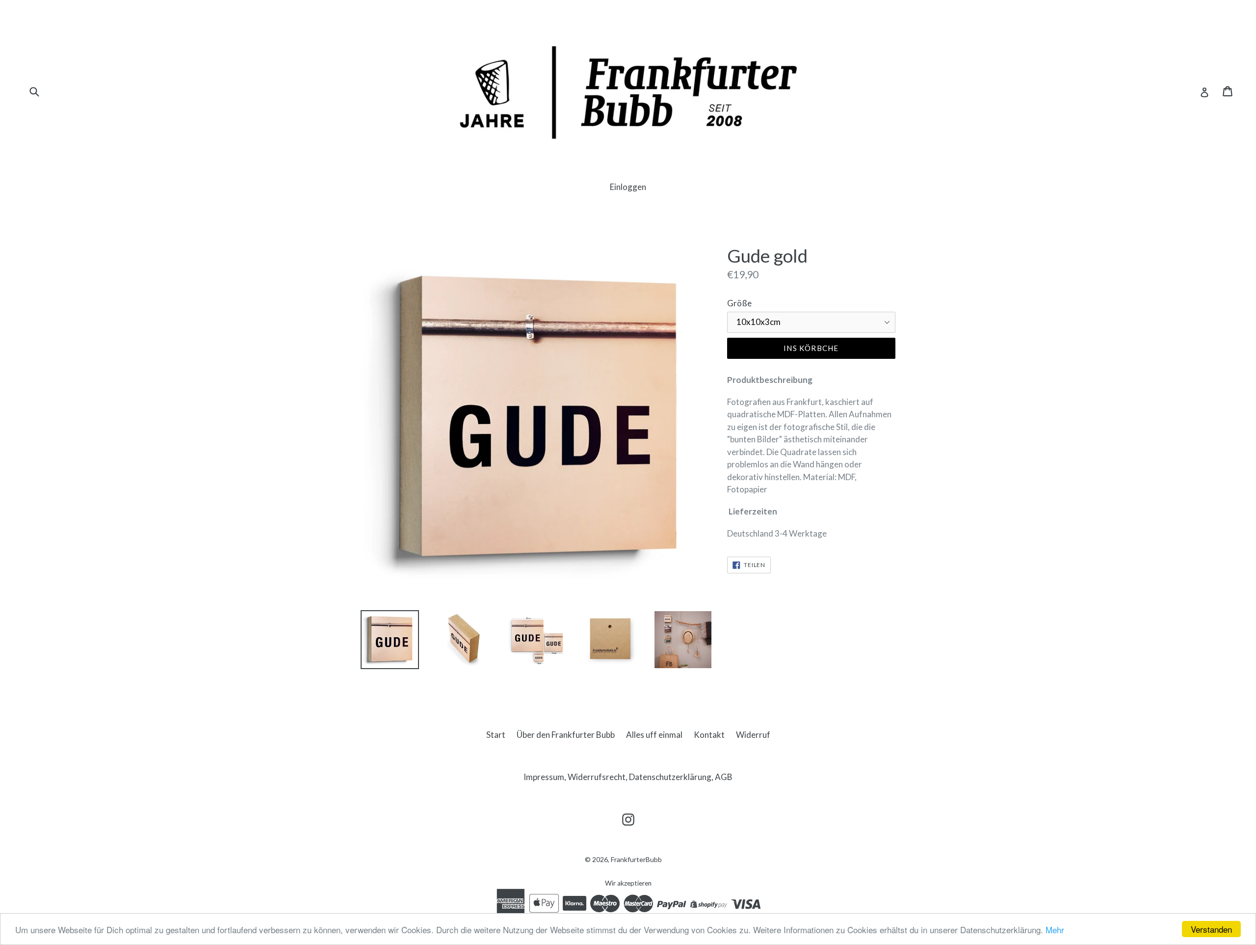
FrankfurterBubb (636, 859)
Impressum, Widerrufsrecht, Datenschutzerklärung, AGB (628, 777)
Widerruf (753, 734)
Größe (739, 303)
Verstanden (1211, 929)
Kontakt (709, 734)
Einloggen (628, 187)
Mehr (1055, 929)
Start (495, 734)
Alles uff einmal (654, 734)
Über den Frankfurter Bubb (566, 734)
